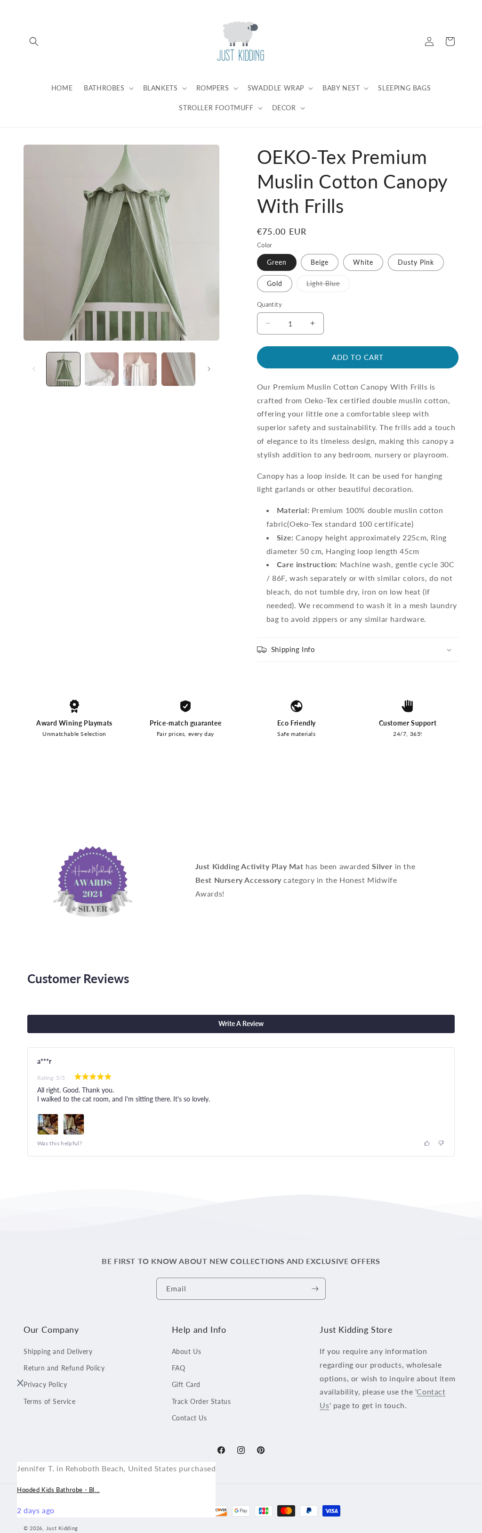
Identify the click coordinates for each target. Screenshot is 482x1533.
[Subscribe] (315, 1289)
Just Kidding (62, 1528)
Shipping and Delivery (58, 1351)
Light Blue (328, 285)
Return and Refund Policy (64, 1368)
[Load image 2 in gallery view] (101, 369)
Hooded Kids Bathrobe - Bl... (58, 1489)
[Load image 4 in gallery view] (178, 369)
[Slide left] (34, 369)
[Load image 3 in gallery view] (140, 369)
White (363, 262)
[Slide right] (209, 369)
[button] (34, 41)
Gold (274, 283)
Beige (320, 262)
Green (277, 262)
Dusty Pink (416, 262)
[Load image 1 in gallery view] (63, 369)
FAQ (178, 1368)
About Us (186, 1351)
